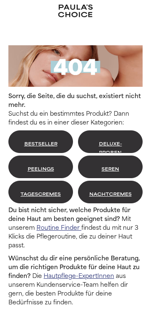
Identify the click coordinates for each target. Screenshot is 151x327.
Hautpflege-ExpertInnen (79, 275)
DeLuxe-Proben (110, 146)
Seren (110, 168)
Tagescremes (41, 193)
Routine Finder (58, 227)
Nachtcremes (110, 193)
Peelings (41, 168)
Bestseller (40, 143)
